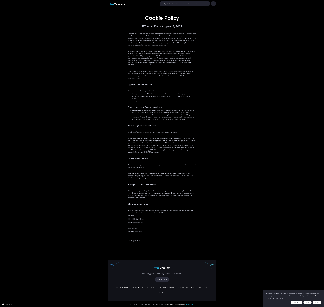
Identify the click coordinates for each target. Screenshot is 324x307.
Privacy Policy (169, 304)
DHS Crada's (203, 287)
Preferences (296, 302)
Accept (317, 302)
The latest (162, 292)
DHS (192, 287)
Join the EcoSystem (166, 287)
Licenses (150, 287)
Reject (307, 302)
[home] (116, 3)
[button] (168, 3)
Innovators (183, 287)
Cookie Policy (190, 304)
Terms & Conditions (179, 304)
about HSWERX (122, 287)
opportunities (138, 287)
